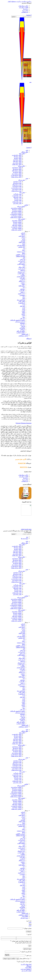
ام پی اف (22, 262)
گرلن (23, 309)
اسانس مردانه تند (16, 211)
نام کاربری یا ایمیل (25, 951)
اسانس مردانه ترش (16, 208)
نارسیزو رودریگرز (20, 321)
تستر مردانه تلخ (17, 183)
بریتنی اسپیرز (21, 273)
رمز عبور (28, 955)
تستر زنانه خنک (17, 197)
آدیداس (23, 233)
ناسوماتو (22, 323)
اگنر (24, 257)
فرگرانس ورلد (21, 300)
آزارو (23, 239)
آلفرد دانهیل (22, 242)
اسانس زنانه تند (17, 223)
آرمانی (23, 237)
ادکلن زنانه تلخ (17, 156)
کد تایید (29, 934)
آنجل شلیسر (21, 247)
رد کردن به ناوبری (26, 1)
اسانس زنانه (21, 219)
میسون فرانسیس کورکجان (17, 320)
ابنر (24, 248)
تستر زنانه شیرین (16, 195)
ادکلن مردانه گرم (16, 167)
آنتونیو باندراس (21, 245)
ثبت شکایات (24, 481)
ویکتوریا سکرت (20, 332)
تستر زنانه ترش (17, 203)
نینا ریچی (22, 324)
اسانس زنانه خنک (16, 225)
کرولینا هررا (21, 303)
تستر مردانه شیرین (16, 187)
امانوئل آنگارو (21, 264)
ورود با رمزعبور (27, 948)
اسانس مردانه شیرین (15, 214)
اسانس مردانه (21, 206)
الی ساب (22, 259)
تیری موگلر (22, 281)
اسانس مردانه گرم (16, 215)
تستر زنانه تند (17, 200)
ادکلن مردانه (21, 166)
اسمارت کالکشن (20, 254)
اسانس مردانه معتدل (15, 217)
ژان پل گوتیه (21, 293)
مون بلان (22, 318)
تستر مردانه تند (17, 181)
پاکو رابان (22, 278)
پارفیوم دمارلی (21, 276)
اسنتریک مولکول (20, 256)
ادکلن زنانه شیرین (16, 155)
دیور (24, 287)
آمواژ (23, 243)
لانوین (23, 315)
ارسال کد (29, 931)
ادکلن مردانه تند (17, 172)
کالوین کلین (22, 301)
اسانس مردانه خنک (16, 212)
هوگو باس (22, 328)
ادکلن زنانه (22, 153)
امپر (24, 265)
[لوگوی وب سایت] (25, 80)
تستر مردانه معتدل (16, 191)
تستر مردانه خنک (16, 184)
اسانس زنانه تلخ (17, 222)
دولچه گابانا (22, 286)
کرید (23, 304)
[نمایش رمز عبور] (7, 955)
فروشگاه (28, 338)
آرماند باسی (21, 236)
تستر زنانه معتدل (16, 201)
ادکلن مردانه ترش (16, 173)
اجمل (23, 250)
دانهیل (23, 284)
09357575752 (23, 467)
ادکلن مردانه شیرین (16, 175)
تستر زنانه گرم (17, 194)
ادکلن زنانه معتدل (16, 164)
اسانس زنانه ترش (16, 220)
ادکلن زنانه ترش (17, 163)
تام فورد (22, 279)
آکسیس (23, 240)
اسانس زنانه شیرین (16, 226)
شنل (23, 296)
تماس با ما (25, 479)
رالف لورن (22, 290)
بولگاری (23, 275)
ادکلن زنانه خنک (17, 161)
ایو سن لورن (21, 268)
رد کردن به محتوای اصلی (14, 1)
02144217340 (21, 463)
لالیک (23, 312)
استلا (23, 253)
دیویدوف (22, 289)
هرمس (23, 326)
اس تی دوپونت (21, 251)
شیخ (23, 298)
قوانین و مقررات (23, 476)
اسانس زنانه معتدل (16, 229)
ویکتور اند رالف (21, 331)
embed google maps (26, 529)
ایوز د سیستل (21, 272)
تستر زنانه (22, 192)
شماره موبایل (27, 928)
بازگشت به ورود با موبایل (9, 958)
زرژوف (23, 292)
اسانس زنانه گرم (16, 228)
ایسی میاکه (22, 267)
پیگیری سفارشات (23, 475)
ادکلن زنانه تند (17, 158)
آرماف (23, 234)
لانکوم (23, 314)
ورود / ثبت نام (24, 918)
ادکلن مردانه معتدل (16, 177)
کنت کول (22, 306)
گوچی (23, 310)
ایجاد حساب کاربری (26, 964)
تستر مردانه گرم (17, 186)
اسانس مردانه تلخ (16, 209)
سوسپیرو (22, 295)
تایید (30, 945)
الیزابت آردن (21, 261)
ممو (24, 317)
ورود (18, 958)
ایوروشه (22, 270)
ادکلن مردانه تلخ (17, 169)
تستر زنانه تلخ (17, 198)
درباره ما (25, 478)
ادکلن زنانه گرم (17, 159)
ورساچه (22, 329)
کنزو (23, 307)
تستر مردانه (21, 180)
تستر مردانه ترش (16, 189)
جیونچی (23, 282)
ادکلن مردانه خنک (16, 170)
